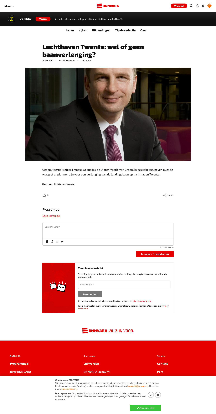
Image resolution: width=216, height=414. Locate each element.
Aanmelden (90, 294)
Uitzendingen (101, 30)
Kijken (83, 30)
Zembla (25, 19)
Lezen (70, 30)
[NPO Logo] (209, 6)
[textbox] (108, 230)
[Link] (62, 242)
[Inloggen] (203, 6)
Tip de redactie (125, 30)
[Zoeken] (191, 6)
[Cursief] (52, 242)
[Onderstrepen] (57, 242)
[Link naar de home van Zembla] (11, 18)
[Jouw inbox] (197, 5)
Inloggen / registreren (155, 253)
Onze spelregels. (51, 215)
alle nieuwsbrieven (142, 301)
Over (143, 30)
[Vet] (47, 242)
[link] (64, 184)
